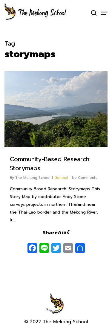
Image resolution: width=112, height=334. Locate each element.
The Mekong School (32, 177)
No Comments (84, 177)
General (61, 177)
